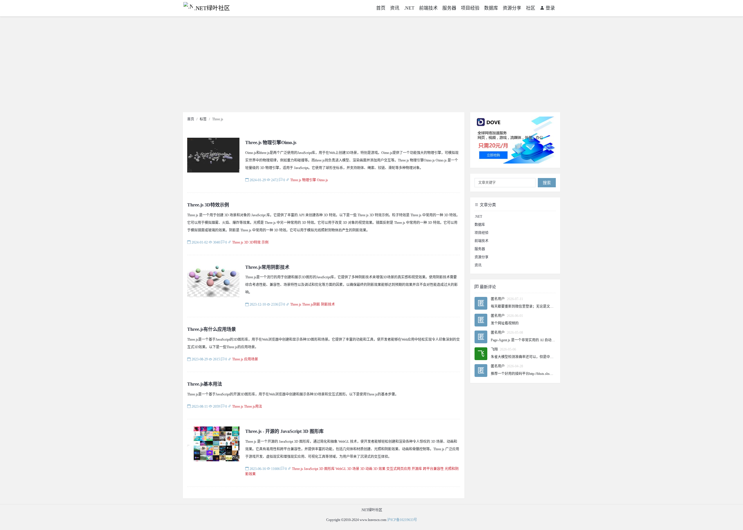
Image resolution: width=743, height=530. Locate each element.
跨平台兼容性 (433, 469)
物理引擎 (309, 180)
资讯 (394, 8)
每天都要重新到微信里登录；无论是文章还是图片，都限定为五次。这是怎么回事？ (555, 306)
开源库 (417, 469)
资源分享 (512, 8)
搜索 (547, 183)
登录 (549, 8)
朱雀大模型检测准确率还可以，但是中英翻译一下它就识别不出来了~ (544, 357)
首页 (380, 8)
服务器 (449, 8)
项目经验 (470, 8)
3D (246, 242)
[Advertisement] (371, 65)
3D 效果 (379, 469)
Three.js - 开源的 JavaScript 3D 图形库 (284, 431)
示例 (265, 242)
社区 (530, 8)
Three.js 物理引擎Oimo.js (270, 142)
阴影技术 (328, 304)
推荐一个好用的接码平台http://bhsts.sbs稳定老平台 (529, 374)
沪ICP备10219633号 (402, 520)
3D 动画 (366, 469)
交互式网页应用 (398, 469)
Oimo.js (322, 180)
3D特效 (255, 242)
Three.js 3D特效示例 (208, 204)
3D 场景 (353, 469)
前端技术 (428, 8)
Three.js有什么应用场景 (211, 329)
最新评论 (487, 287)
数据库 (491, 8)
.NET (409, 8)
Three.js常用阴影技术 (267, 267)
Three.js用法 (253, 406)
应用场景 (251, 359)
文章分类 (487, 205)
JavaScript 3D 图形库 (319, 469)
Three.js (295, 180)
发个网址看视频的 (505, 323)
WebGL (341, 469)
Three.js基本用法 (204, 384)
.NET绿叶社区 (212, 8)
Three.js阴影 (311, 304)
